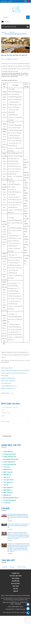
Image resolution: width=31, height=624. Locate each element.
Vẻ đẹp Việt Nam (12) (9, 456)
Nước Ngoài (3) (8, 487)
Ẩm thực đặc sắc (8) (9, 454)
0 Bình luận (5, 393)
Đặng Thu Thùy (12, 59)
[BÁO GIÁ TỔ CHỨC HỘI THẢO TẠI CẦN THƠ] (15, 45)
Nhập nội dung (5, 421)
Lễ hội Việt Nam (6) (9, 462)
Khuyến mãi (15, 581)
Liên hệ (15, 591)
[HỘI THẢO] (4, 545)
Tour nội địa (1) (8, 482)
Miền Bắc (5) (7, 495)
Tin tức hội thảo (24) (9, 464)
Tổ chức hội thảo (16, 576)
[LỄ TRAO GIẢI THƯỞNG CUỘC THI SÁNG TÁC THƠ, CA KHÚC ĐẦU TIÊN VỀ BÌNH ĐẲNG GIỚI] (4, 524)
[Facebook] (28, 604)
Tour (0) (5, 485)
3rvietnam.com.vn (10, 388)
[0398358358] (28, 613)
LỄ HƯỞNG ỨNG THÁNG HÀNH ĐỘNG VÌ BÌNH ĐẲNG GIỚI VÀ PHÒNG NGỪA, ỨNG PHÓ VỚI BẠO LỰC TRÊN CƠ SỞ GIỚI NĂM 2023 (17, 517)
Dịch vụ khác (15, 583)
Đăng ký (10, 1)
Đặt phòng (15, 578)
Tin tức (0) (6, 503)
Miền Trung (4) (7, 492)
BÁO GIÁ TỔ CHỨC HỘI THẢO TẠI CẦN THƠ (14, 55)
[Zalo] (28, 608)
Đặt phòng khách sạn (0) (10, 497)
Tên (2, 410)
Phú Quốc (12, 567)
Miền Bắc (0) (7, 474)
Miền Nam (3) (7, 469)
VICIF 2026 (16, 586)
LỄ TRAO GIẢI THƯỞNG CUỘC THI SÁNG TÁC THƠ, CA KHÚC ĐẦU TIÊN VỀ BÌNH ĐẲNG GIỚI (18, 525)
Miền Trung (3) (7, 472)
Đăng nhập (3, 1)
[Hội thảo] (4, 534)
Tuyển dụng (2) (8, 451)
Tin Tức (15, 588)
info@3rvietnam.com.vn (11, 386)
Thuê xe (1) (6, 477)
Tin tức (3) (6, 467)
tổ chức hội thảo (21, 567)
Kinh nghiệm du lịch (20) (10, 459)
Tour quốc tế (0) (8, 480)
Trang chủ (15, 573)
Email (3, 416)
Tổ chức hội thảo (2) (9, 500)
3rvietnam (4, 567)
